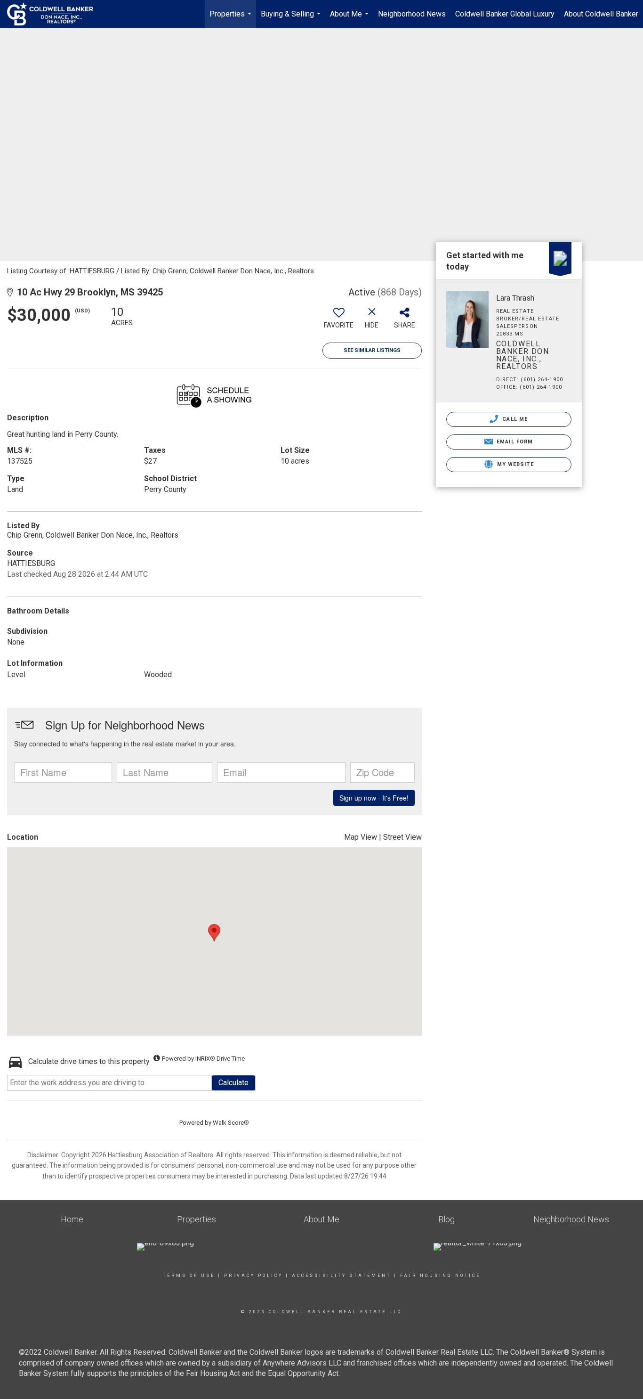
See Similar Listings (372, 350)
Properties (231, 18)
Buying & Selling (292, 18)
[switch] (338, 321)
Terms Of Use (189, 1275)
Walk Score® (231, 1122)
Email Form (514, 442)
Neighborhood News (412, 13)
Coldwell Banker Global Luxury (505, 13)
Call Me (514, 419)
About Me (350, 18)
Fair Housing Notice (440, 1275)
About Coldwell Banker (601, 13)
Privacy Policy (253, 1275)
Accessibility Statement (341, 1275)
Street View (402, 837)
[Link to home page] (55, 14)
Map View (360, 837)
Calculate (233, 1082)
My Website (514, 464)
